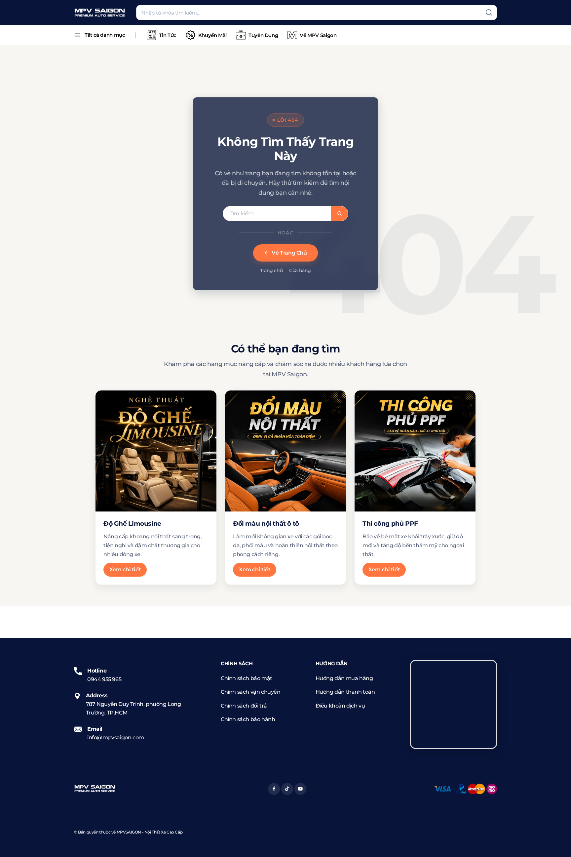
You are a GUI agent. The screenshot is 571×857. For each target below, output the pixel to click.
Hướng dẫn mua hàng (344, 678)
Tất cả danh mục (105, 35)
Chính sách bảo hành (248, 719)
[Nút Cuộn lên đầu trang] (556, 842)
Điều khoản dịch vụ (340, 706)
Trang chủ (271, 270)
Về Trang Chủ (289, 253)
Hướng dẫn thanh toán (345, 692)
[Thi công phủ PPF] (415, 450)
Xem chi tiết (125, 569)
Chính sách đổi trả (244, 706)
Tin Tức (167, 35)
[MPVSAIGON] (100, 12)
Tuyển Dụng (263, 35)
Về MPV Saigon (318, 35)
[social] (274, 789)
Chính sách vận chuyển (251, 692)
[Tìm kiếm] (489, 12)
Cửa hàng (300, 270)
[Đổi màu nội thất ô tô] (285, 450)
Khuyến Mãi (212, 35)
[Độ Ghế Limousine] (155, 450)
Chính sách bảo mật (246, 678)
